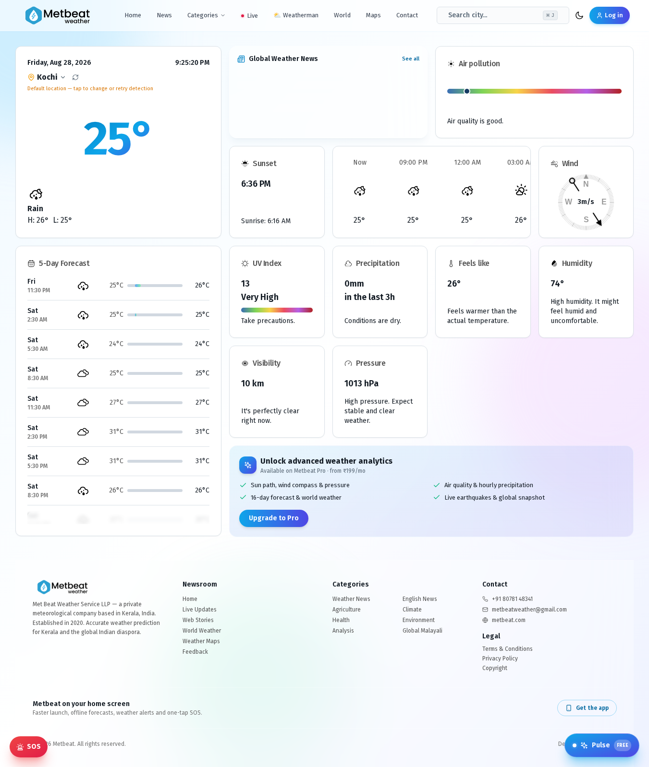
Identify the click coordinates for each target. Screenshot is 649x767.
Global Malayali (422, 630)
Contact (407, 15)
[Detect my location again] (75, 77)
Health (341, 620)
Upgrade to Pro (274, 518)
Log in (614, 15)
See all (410, 59)
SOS (34, 747)
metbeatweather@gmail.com (529, 609)
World (342, 15)
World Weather (202, 630)
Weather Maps (201, 641)
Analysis (343, 630)
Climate (412, 609)
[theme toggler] (579, 15)
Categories (202, 15)
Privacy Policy (500, 658)
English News (420, 599)
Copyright (494, 668)
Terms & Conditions (507, 649)
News (164, 15)
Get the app (592, 708)
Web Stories (198, 620)
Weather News (351, 599)
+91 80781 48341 (512, 599)
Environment (419, 620)
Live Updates (200, 609)
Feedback (195, 651)
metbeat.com (509, 620)
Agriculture (346, 609)
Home (132, 15)
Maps (373, 15)
